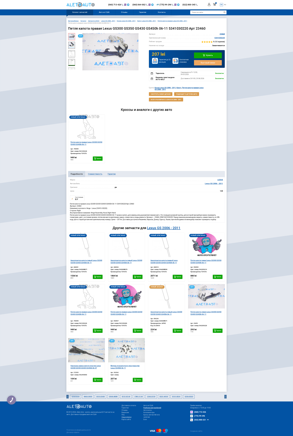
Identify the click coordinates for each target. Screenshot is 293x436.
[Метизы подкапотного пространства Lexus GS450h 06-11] (126, 350)
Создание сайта (196, 431)
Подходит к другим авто (186, 94)
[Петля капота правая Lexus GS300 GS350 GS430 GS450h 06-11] (86, 126)
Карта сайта (126, 419)
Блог (145, 419)
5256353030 (76, 396)
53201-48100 (163, 396)
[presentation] (78, 51)
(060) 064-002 (139, 4)
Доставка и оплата (129, 405)
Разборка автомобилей (152, 408)
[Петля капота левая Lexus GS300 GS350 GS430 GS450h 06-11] (206, 245)
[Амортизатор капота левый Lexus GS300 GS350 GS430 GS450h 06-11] (86, 245)
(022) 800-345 (189, 4)
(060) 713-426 (115, 4)
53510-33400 (100, 396)
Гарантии (142, 12)
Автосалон (147, 410)
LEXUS (220, 180)
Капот (178, 88)
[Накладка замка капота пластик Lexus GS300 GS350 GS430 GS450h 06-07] (86, 350)
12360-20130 (151, 396)
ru (221, 4)
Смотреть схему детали (161, 94)
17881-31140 (138, 396)
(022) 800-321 (201, 420)
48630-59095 (88, 396)
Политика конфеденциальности (78, 430)
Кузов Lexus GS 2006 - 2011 (165, 88)
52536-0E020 (189, 396)
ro (225, 4)
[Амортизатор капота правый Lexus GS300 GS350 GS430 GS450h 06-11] (166, 245)
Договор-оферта (72, 432)
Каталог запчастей (79, 12)
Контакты (162, 12)
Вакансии (125, 412)
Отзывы (124, 12)
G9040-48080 (113, 396)
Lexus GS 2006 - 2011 (214, 184)
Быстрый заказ (208, 63)
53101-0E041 (176, 396)
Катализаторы (149, 412)
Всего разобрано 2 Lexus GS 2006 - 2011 (166, 99)
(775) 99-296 (165, 4)
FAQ (123, 415)
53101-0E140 (126, 396)
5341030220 (219, 38)
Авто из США (104, 12)
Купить (209, 55)
